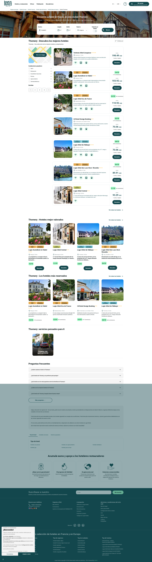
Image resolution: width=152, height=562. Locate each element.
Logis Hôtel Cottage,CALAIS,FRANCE (111, 551)
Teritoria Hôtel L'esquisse (82, 53)
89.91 (117, 172)
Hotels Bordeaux (82, 552)
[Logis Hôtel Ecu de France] (63, 103)
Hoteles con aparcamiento (68, 444)
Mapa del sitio (104, 517)
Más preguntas (39, 400)
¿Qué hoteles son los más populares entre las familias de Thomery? (48, 381)
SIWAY (96, 560)
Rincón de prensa (81, 509)
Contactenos (56, 506)
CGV (102, 513)
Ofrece (32, 4)
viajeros (78, 27)
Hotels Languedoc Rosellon (59, 552)
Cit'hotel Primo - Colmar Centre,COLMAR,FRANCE (108, 541)
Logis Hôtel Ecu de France (82, 99)
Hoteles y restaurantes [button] (21, 4)
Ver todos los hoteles (115, 210)
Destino (40, 27)
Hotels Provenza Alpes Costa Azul (61, 543)
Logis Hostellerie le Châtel (82, 76)
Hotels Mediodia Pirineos (59, 547)
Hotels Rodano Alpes (58, 540)
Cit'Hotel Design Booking (82, 119)
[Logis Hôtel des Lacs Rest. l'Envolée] (63, 172)
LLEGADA (59, 27)
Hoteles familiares (97, 444)
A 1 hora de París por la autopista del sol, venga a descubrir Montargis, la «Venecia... (63, 257)
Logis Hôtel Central (80, 191)
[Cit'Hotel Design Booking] (63, 126)
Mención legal (104, 506)
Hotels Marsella (81, 543)
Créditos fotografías (103, 520)
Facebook (74, 525)
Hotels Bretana (56, 549)
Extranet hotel (80, 506)
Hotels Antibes (81, 545)
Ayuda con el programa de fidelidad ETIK (62, 509)
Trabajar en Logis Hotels (83, 515)
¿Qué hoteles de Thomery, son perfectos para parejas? (44, 375)
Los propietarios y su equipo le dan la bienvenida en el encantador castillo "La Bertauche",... (38, 258)
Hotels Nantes (81, 540)
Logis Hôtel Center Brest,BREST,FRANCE (112, 544)
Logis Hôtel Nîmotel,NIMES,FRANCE (111, 546)
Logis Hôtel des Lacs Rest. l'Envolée (86, 168)
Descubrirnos (49, 4)
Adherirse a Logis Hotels (83, 504)
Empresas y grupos (81, 513)
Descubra (117, 63)
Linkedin (83, 525)
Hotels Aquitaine (57, 545)
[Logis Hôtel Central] (63, 195)
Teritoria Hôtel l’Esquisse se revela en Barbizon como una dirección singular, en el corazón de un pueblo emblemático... (89, 58)
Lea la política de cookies (8, 548)
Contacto (79, 511)
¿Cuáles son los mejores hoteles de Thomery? (42, 387)
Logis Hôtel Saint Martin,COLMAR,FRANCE (112, 549)
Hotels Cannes (81, 549)
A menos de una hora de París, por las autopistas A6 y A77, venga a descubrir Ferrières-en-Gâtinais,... (87, 258)
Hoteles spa (33, 447)
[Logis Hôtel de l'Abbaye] (63, 149)
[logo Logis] (8, 3)
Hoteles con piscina (35, 444)
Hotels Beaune (81, 547)
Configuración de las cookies (108, 510)
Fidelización (40, 4)
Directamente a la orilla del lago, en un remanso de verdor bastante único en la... (112, 257)
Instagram (79, 525)
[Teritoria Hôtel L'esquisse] (63, 57)
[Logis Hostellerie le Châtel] (63, 80)
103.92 (117, 80)
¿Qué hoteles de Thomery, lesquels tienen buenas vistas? (45, 393)
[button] (3, 559)
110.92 (117, 102)
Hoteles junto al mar (66, 447)
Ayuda (102, 515)
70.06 (117, 126)
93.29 (117, 194)
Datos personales (105, 508)
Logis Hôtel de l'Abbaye (81, 145)
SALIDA (68, 27)
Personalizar (10, 554)
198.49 (117, 55)
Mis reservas (56, 504)
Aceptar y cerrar (27, 554)
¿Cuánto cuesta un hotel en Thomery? (40, 369)
